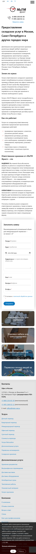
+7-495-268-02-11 (18, 19)
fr (15, 1)
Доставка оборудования (10, 476)
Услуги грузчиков (8, 492)
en (8, 1)
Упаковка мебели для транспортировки (18, 335)
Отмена (21, 551)
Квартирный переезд (18, 352)
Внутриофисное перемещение (12, 468)
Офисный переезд (8, 430)
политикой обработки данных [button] (22, 296)
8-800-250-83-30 (18, 17)
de (11, 1)
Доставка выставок (8, 472)
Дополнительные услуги (10, 446)
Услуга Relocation (8, 442)
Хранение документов (9, 464)
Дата (6, 253)
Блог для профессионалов (11, 518)
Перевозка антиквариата (10, 450)
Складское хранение (9, 454)
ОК (13, 551)
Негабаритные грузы (9, 480)
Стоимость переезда (9, 438)
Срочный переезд (8, 434)
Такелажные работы (9, 484)
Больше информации (9, 546)
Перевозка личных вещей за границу (18, 368)
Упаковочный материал (10, 488)
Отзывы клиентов (8, 506)
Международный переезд (11, 426)
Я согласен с (18, 296)
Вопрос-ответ (6, 510)
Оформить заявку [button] (18, 22)
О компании (6, 502)
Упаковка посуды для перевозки (18, 318)
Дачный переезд (7, 419)
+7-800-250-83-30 (8, 401)
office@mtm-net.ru (13, 408)
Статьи (4, 514)
